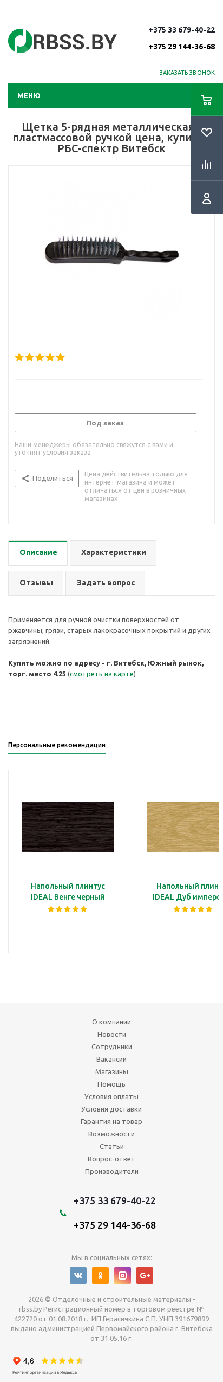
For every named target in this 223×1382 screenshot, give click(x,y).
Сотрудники (111, 1046)
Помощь (111, 1084)
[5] (61, 357)
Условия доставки (111, 1109)
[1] (20, 357)
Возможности (111, 1134)
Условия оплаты (111, 1096)
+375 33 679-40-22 (181, 37)
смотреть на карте (102, 673)
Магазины (111, 1071)
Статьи (112, 1146)
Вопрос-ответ (111, 1159)
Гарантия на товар (111, 1121)
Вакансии (111, 1059)
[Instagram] (122, 1275)
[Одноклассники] (100, 1275)
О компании (111, 1021)
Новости (111, 1034)
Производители (112, 1171)
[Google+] (144, 1275)
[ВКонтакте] (78, 1275)
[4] (50, 357)
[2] (30, 357)
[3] (40, 357)
